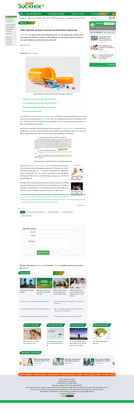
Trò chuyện (79, 374)
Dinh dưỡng (9, 42)
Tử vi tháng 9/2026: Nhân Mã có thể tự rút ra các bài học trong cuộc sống (78, 343)
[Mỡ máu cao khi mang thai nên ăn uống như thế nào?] (45, 283)
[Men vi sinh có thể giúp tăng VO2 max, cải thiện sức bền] (58, 361)
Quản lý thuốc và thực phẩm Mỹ (40, 165)
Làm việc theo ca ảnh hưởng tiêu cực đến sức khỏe (77, 193)
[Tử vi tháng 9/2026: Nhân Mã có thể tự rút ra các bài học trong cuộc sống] (78, 333)
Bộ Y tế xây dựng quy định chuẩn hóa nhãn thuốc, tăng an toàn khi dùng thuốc (69, 309)
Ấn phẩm (98, 374)
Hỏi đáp (99, 23)
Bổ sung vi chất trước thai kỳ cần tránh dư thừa (103, 360)
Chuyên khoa (10, 21)
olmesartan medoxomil (48, 116)
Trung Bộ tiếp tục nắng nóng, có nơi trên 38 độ (68, 316)
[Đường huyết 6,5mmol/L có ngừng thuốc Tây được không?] (94, 56)
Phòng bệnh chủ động (67, 374)
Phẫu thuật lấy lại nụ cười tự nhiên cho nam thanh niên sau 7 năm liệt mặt (77, 293)
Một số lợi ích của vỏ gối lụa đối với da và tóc (31, 342)
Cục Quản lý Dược (67, 128)
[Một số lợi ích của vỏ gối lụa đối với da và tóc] (32, 333)
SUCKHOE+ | (24, 35)
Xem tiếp (112, 64)
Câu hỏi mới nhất (96, 32)
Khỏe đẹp (9, 44)
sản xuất (44, 119)
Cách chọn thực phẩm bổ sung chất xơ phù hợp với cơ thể (42, 360)
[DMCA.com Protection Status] (67, 396)
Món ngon (9, 39)
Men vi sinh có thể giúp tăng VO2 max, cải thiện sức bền (72, 360)
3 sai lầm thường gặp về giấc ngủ (100, 342)
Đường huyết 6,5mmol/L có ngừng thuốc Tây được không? (106, 56)
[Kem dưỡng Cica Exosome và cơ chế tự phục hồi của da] (55, 333)
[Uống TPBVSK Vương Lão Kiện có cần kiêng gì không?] (94, 47)
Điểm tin (26, 268)
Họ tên (33, 232)
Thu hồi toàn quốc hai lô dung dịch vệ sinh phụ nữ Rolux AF (69, 302)
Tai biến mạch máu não (58, 18)
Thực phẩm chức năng (56, 14)
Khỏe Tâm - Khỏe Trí (53, 374)
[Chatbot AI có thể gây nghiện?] (28, 283)
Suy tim (83, 18)
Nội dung (32, 241)
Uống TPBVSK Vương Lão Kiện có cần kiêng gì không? (106, 47)
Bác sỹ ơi (9, 33)
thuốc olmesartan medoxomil (36, 212)
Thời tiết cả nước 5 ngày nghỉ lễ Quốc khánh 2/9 (35, 301)
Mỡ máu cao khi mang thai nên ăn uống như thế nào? (44, 292)
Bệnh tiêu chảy (33, 53)
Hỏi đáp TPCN (10, 29)
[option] (36, 362)
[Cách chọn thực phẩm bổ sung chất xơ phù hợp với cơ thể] (27, 361)
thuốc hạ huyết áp (53, 212)
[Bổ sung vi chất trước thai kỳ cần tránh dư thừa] (88, 363)
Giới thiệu (105, 374)
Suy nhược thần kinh (72, 18)
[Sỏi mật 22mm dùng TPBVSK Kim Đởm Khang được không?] (94, 38)
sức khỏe (56, 265)
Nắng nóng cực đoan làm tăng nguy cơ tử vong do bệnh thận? (60, 292)
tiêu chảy (40, 171)
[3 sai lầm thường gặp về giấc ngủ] (102, 333)
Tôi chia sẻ (9, 31)
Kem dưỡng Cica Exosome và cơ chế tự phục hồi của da (55, 343)
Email (33, 235)
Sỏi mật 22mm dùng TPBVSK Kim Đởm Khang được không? (105, 38)
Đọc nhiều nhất (109, 32)
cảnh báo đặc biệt (26, 215)
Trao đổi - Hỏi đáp (77, 14)
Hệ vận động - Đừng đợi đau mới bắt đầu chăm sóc (36, 309)
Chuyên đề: (23, 18)
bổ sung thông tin (68, 212)
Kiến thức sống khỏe (33, 14)
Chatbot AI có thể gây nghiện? (27, 291)
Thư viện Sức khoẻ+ (98, 14)
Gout (48, 18)
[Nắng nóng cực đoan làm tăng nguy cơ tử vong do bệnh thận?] (61, 283)
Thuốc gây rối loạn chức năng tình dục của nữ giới (77, 177)
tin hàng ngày (40, 265)
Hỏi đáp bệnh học (10, 27)
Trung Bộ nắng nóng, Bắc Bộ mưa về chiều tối (34, 316)
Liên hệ (112, 374)
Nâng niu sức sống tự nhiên (36, 18)
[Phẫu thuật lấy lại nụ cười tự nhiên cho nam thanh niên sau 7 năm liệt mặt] (78, 283)
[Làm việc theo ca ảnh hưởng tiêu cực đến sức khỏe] (77, 186)
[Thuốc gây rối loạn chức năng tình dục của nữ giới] (77, 171)
